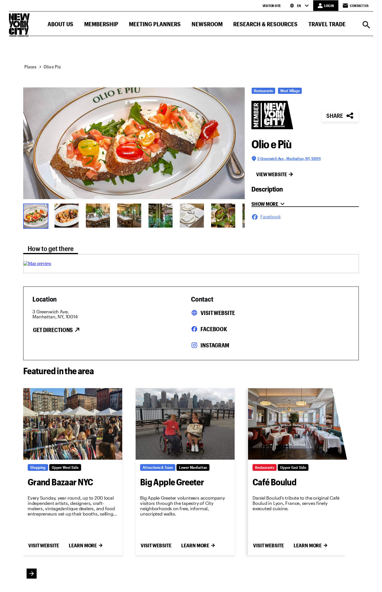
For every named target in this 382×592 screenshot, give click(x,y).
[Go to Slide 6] (192, 216)
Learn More (83, 545)
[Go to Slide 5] (160, 216)
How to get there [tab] (51, 248)
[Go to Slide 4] (129, 216)
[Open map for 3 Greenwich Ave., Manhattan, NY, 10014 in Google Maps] (37, 263)
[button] (60, 25)
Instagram (215, 345)
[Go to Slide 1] (35, 216)
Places (30, 66)
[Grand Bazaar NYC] (72, 424)
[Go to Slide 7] (223, 216)
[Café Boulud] (297, 424)
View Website (271, 174)
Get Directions (53, 329)
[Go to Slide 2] (67, 216)
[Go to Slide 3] (98, 216)
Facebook (214, 329)
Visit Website (218, 312)
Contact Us (359, 6)
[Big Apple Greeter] (185, 424)
